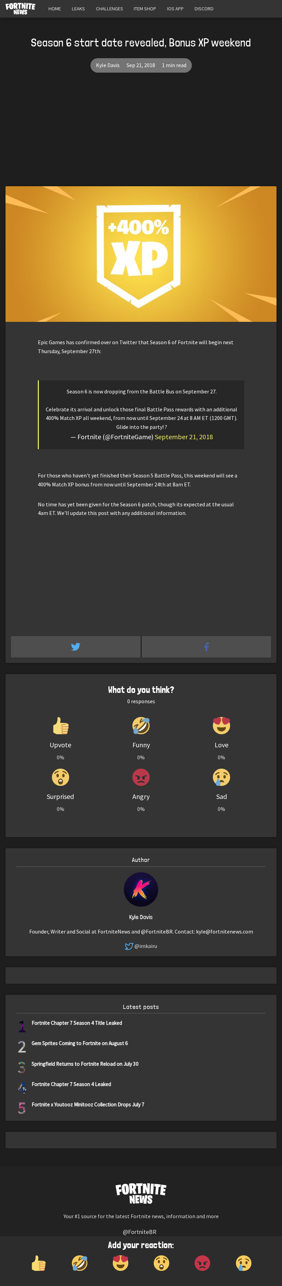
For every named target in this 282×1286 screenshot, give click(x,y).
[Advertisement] (141, 134)
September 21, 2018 (184, 436)
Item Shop (145, 9)
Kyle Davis (108, 65)
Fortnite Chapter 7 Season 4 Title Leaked (77, 1023)
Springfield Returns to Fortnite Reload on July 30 (85, 1064)
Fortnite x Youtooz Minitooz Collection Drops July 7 (88, 1104)
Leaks (78, 9)
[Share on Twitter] (76, 646)
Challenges (109, 9)
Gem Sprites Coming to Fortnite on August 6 (80, 1043)
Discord (204, 9)
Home (54, 9)
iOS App (175, 9)
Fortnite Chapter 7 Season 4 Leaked (71, 1084)
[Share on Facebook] (206, 646)
